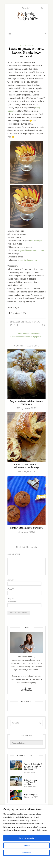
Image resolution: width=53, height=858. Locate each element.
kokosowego (36, 240)
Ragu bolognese (31, 794)
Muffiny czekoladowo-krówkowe (26, 528)
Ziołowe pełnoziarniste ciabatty (27, 333)
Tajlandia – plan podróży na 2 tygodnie (30, 782)
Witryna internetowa (11, 600)
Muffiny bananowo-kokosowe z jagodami (26, 337)
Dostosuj (26, 845)
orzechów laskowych (27, 260)
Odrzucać (26, 853)
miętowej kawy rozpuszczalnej (31, 250)
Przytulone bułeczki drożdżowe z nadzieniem (26, 402)
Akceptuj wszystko (26, 838)
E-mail (10, 589)
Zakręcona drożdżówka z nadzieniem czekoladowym (26, 466)
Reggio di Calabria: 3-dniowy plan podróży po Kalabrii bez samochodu (33, 767)
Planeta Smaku (32, 322)
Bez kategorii (26, 45)
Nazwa (10, 580)
